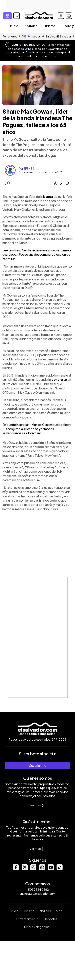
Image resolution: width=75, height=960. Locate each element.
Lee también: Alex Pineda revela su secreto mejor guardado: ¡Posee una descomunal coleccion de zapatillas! (36, 254)
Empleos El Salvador (58, 36)
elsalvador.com (15, 52)
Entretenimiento (27, 919)
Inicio (14, 26)
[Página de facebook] (15, 869)
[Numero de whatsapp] (42, 869)
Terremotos (10, 36)
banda (48, 196)
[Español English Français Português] (69, 15)
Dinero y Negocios (36, 927)
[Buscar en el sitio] (16, 15)
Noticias (30, 26)
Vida (59, 911)
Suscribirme (37, 765)
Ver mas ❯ (36, 805)
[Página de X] (24, 869)
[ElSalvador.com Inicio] (39, 15)
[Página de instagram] (33, 869)
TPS (24, 36)
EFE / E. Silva (31, 168)
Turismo (49, 26)
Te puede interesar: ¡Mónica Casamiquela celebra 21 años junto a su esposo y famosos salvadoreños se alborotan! (36, 429)
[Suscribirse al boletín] (7, 15)
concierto (60, 379)
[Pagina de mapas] (61, 15)
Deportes (50, 919)
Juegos (36, 36)
